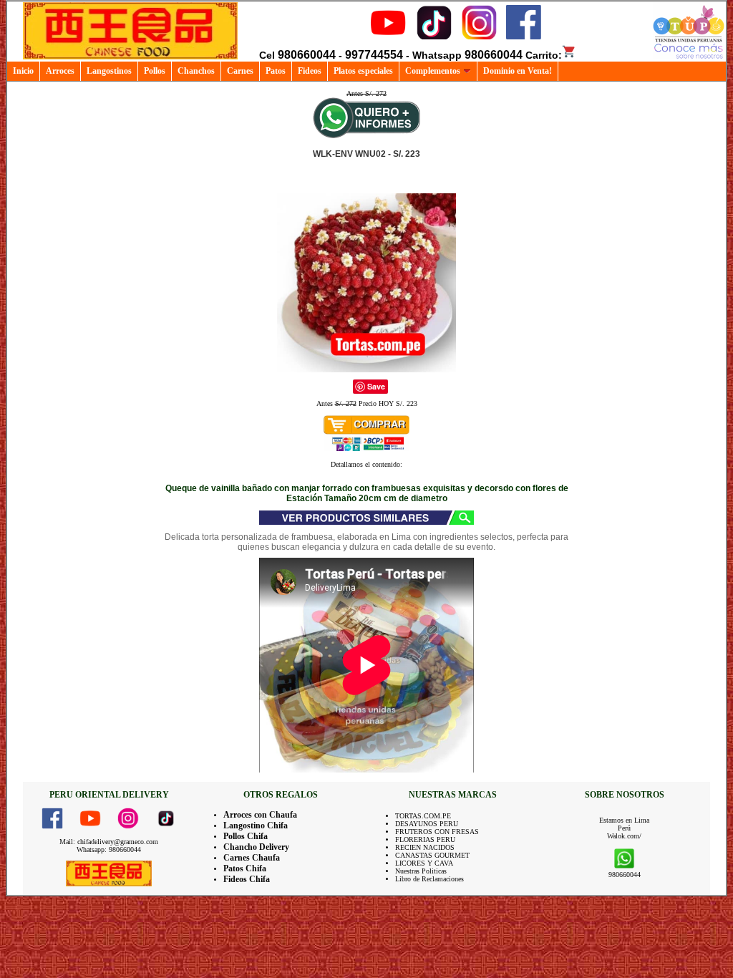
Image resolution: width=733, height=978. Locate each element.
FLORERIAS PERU (425, 839)
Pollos (154, 71)
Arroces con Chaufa (260, 815)
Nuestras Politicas (421, 871)
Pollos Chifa (245, 836)
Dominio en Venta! (517, 71)
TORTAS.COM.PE (423, 816)
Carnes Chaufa (251, 858)
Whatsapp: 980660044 (109, 849)
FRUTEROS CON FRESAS (437, 832)
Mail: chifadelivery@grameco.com (108, 842)
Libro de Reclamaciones (429, 879)
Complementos (432, 71)
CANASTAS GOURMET (432, 855)
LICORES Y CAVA (424, 863)
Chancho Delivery (256, 847)
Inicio (23, 71)
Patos (276, 71)
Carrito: (543, 55)
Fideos (309, 71)
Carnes (240, 71)
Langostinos (109, 71)
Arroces (60, 71)
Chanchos (196, 71)
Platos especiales (363, 71)
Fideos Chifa (246, 879)
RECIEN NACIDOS (425, 847)
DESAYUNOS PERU (426, 824)
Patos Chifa (244, 868)
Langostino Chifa (255, 825)
